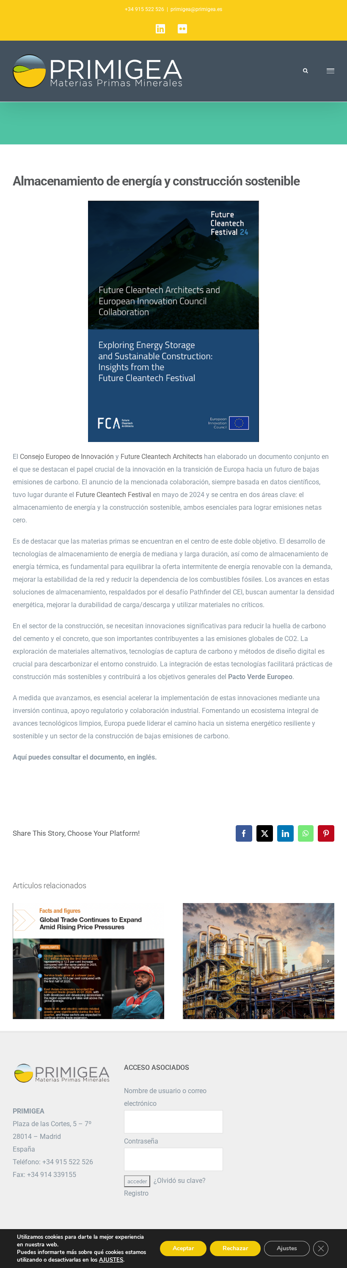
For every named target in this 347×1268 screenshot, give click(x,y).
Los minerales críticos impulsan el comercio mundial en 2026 (88, 960)
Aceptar (183, 1248)
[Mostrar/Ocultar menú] (330, 71)
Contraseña (141, 1141)
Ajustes (287, 1248)
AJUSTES (111, 1260)
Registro (136, 1193)
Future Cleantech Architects (161, 457)
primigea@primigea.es (196, 9)
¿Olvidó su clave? (180, 1181)
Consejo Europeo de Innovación (67, 457)
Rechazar (235, 1248)
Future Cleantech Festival (113, 495)
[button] (19, 961)
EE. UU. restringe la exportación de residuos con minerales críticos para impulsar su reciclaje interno (258, 960)
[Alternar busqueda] (305, 70)
